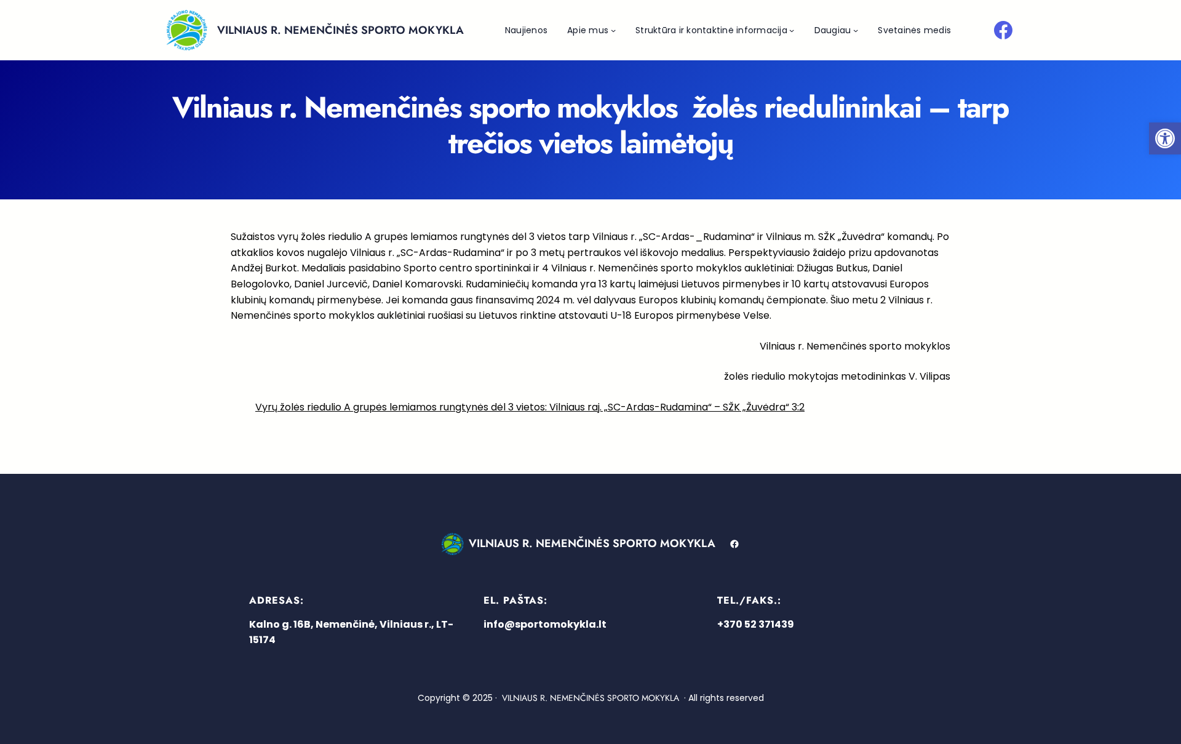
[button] (1165, 138)
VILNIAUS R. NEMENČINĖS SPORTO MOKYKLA (340, 30)
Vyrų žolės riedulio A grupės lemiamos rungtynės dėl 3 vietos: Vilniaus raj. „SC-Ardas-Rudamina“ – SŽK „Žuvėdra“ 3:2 (530, 407)
